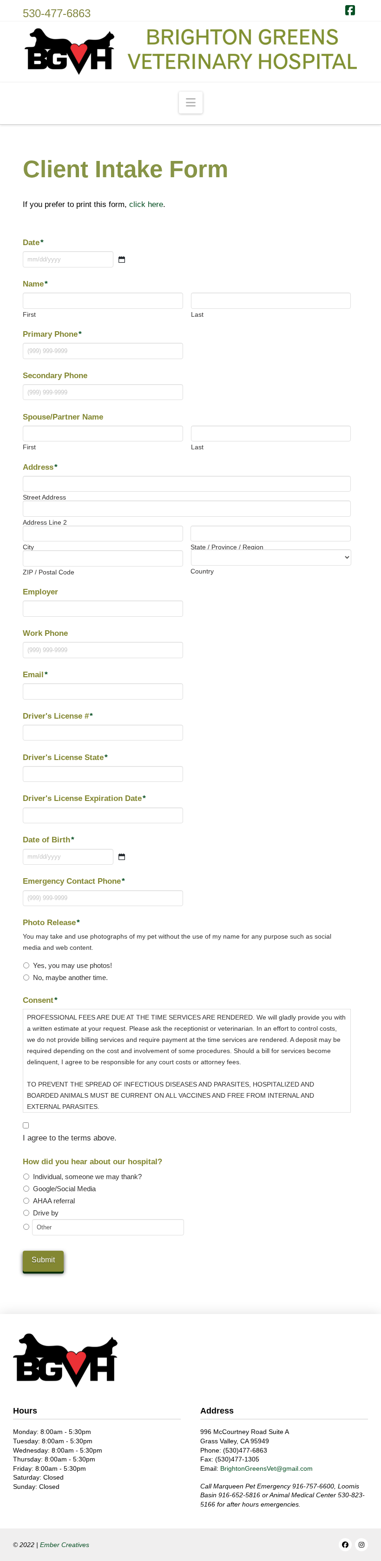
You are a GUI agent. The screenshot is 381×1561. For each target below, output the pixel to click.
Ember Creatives (64, 1544)
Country (202, 571)
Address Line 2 (45, 522)
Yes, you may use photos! (72, 965)
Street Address (44, 497)
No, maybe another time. (70, 977)
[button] (191, 102)
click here (146, 204)
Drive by (46, 1213)
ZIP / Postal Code (48, 572)
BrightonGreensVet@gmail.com (266, 1468)
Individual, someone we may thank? (87, 1177)
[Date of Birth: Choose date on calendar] (122, 857)
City (28, 547)
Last (197, 314)
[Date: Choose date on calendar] (122, 259)
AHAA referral (54, 1201)
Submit (43, 1260)
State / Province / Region (226, 547)
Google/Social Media (64, 1189)
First (29, 314)
